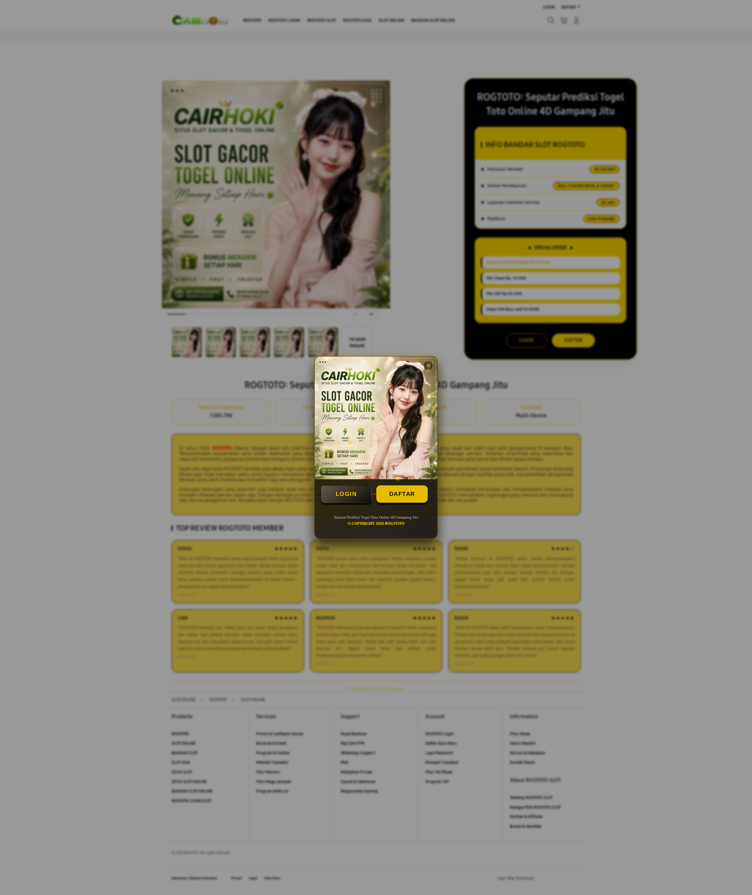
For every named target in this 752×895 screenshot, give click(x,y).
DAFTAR (402, 494)
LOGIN (346, 494)
